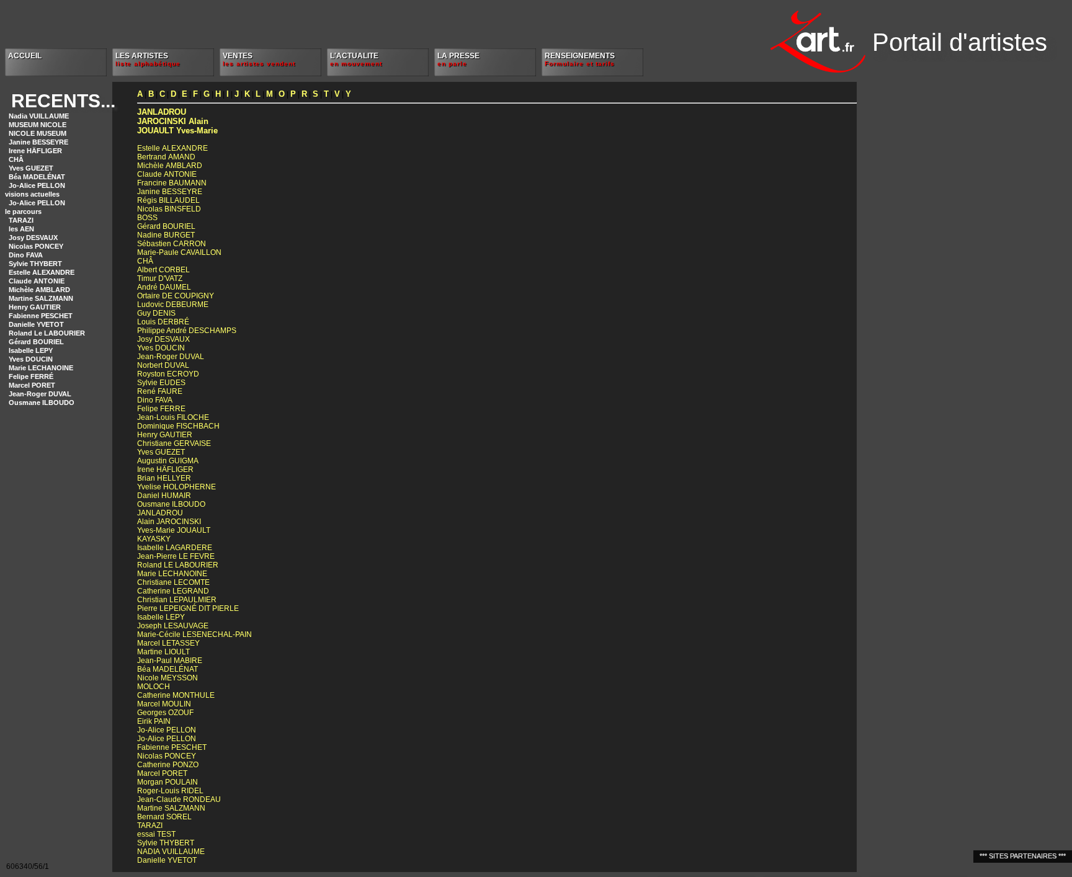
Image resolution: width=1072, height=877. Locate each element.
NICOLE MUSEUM (37, 133)
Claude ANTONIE (37, 281)
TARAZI (21, 220)
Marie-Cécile (194, 634)
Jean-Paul (169, 660)
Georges (165, 712)
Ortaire (175, 296)
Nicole (167, 678)
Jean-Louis (173, 417)
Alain (172, 121)
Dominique (178, 426)
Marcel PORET (32, 385)
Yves (161, 348)
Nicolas (169, 209)
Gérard (166, 226)
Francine (172, 183)
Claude (167, 174)
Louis (163, 322)
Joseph (172, 625)
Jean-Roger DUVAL (40, 394)
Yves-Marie (177, 130)
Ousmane (171, 504)
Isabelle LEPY (31, 350)
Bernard (164, 816)
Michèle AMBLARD (39, 289)
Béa (167, 669)
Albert (163, 269)
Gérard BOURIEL (36, 341)
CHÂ (16, 159)
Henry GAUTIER (35, 307)
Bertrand (166, 157)
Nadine (166, 235)
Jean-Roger (170, 356)
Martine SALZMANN (41, 298)
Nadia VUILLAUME (39, 116)
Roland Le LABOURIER (47, 333)
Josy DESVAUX (33, 237)
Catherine (173, 591)
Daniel (164, 495)
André (164, 287)
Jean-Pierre (176, 556)
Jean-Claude (179, 799)
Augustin (168, 460)
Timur (159, 278)
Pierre (188, 608)
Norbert (163, 365)
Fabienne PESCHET (41, 315)
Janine (169, 191)
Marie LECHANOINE (41, 368)
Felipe (161, 408)
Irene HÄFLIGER (35, 150)
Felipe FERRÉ (31, 376)
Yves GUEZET (31, 168)
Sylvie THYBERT (35, 263)
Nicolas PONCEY (36, 246)
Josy (163, 339)
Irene (165, 469)
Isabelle (174, 547)
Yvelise (176, 487)
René (159, 391)
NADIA (171, 851)
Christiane (174, 443)
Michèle (169, 165)
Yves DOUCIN (31, 359)
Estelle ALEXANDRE (41, 272)
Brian (164, 478)
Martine (163, 652)
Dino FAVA (26, 255)
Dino (154, 400)
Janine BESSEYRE (38, 142)
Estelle (172, 148)
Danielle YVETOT (36, 324)
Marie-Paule (179, 252)
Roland (177, 565)
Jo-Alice (166, 730)
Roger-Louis (170, 790)
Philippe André (186, 330)
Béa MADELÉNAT (37, 176)
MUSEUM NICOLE (37, 124)
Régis (168, 200)
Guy (156, 313)
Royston (168, 374)
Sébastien (171, 243)
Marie (172, 573)
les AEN (21, 229)
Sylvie (161, 382)
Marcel (168, 643)
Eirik (154, 721)
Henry (164, 434)
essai (156, 834)
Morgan (167, 782)
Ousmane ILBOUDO (41, 402)
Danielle (167, 860)
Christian (177, 599)
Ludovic (172, 304)
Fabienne (172, 747)
